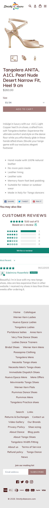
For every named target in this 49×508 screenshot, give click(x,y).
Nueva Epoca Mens (16, 377)
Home (16, 312)
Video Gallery (16, 421)
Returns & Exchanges (17, 416)
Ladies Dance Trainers (24, 342)
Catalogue (30, 312)
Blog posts (33, 431)
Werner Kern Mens (33, 347)
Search (20, 411)
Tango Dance (34, 452)
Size (5, 97)
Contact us (38, 416)
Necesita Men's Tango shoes (25, 367)
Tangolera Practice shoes (24, 402)
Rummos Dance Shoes (24, 392)
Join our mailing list (24, 465)
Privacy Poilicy (16, 426)
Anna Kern (36, 332)
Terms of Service (31, 447)
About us (13, 447)
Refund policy (15, 452)
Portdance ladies (17, 332)
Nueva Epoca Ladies (24, 322)
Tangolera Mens (24, 357)
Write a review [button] (25, 250)
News (24, 457)
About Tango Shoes (24, 436)
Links (30, 411)
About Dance (17, 431)
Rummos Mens (24, 397)
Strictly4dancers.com (26, 499)
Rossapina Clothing (25, 352)
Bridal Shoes (12, 347)
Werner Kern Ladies (24, 317)
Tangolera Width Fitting (24, 442)
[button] (12, 231)
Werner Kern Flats (24, 387)
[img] (7, 268)
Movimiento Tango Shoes (24, 382)
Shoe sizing (34, 426)
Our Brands (34, 421)
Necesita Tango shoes (24, 362)
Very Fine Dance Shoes (24, 337)
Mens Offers (37, 377)
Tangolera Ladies (24, 327)
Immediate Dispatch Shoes (24, 372)
